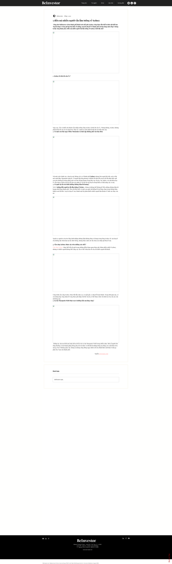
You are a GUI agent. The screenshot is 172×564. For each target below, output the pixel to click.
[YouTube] (43, 539)
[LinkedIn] (132, 3)
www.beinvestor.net (87, 549)
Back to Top (169, 558)
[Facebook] (135, 3)
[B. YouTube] (128, 3)
